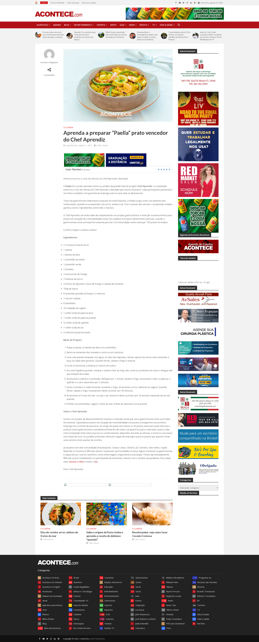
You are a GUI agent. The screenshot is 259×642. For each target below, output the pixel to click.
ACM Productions (97, 638)
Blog (66, 25)
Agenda (57, 25)
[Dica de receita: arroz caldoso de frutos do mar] (60, 513)
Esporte (101, 25)
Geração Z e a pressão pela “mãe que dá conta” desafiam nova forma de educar (85, 36)
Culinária (68, 127)
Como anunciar (73, 2)
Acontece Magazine (49, 62)
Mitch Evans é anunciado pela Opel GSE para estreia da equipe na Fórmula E (116, 34)
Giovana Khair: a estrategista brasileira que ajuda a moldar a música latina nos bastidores (147, 36)
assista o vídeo (76, 461)
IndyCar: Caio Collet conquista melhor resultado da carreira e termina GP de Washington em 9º (210, 36)
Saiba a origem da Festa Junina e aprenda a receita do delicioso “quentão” (104, 536)
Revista (143, 25)
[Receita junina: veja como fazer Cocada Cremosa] (152, 513)
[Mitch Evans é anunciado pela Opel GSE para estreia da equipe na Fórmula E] (101, 35)
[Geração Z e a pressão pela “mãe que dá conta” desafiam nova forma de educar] (70, 36)
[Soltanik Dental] (85, 489)
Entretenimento (83, 25)
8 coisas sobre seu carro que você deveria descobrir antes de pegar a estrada (53, 34)
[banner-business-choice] (130, 489)
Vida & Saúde (166, 25)
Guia (122, 25)
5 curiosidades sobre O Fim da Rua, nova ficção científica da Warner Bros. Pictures (179, 36)
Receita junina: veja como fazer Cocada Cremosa (150, 534)
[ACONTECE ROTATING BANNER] (84, 159)
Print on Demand (57, 2)
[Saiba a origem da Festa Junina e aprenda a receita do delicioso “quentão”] (106, 513)
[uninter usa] (126, 159)
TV (153, 25)
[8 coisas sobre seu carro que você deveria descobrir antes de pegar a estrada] (38, 35)
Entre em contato (89, 2)
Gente (113, 25)
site (95, 461)
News (132, 25)
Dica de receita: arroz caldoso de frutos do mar (59, 534)
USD (196, 282)
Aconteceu (42, 25)
